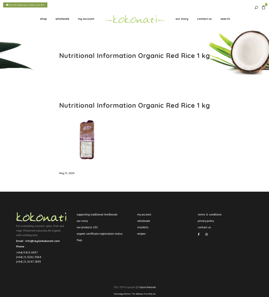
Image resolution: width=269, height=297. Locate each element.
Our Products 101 (87, 227)
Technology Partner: (135, 294)
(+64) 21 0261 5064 (28, 257)
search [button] (225, 18)
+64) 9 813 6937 (27, 252)
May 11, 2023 (66, 173)
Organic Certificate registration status (100, 233)
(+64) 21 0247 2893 (28, 261)
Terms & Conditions (210, 214)
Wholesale (143, 221)
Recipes (141, 233)
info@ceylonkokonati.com (42, 241)
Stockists (142, 227)
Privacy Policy (206, 221)
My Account (144, 214)
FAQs (79, 240)
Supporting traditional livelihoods (97, 214)
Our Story (82, 221)
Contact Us (204, 227)
